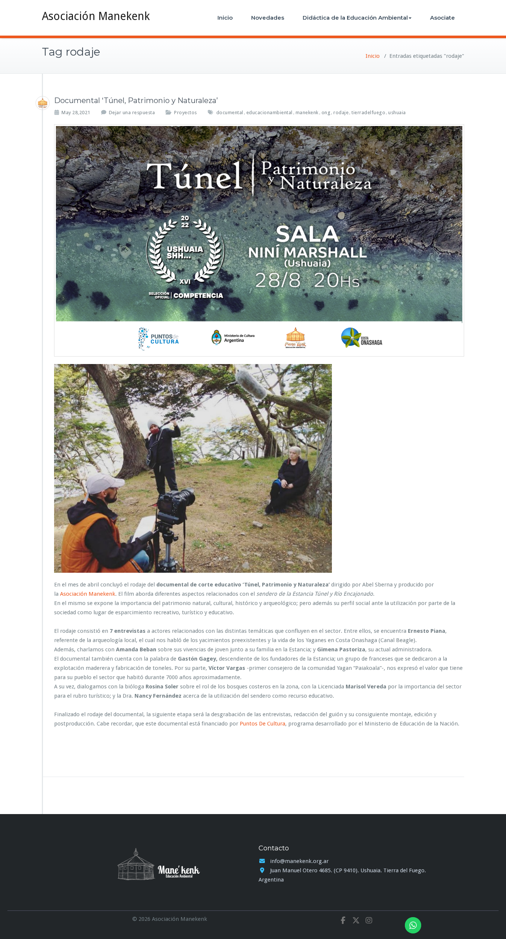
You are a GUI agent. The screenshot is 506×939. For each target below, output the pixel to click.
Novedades (267, 17)
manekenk (307, 112)
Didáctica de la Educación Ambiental (355, 17)
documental (229, 112)
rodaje (341, 112)
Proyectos (185, 112)
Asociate (442, 17)
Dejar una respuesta (132, 112)
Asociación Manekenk (96, 16)
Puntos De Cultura (262, 723)
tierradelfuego (368, 112)
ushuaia (397, 112)
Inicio (225, 17)
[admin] (43, 103)
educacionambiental (269, 112)
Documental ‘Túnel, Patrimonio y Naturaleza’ (136, 100)
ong (326, 112)
